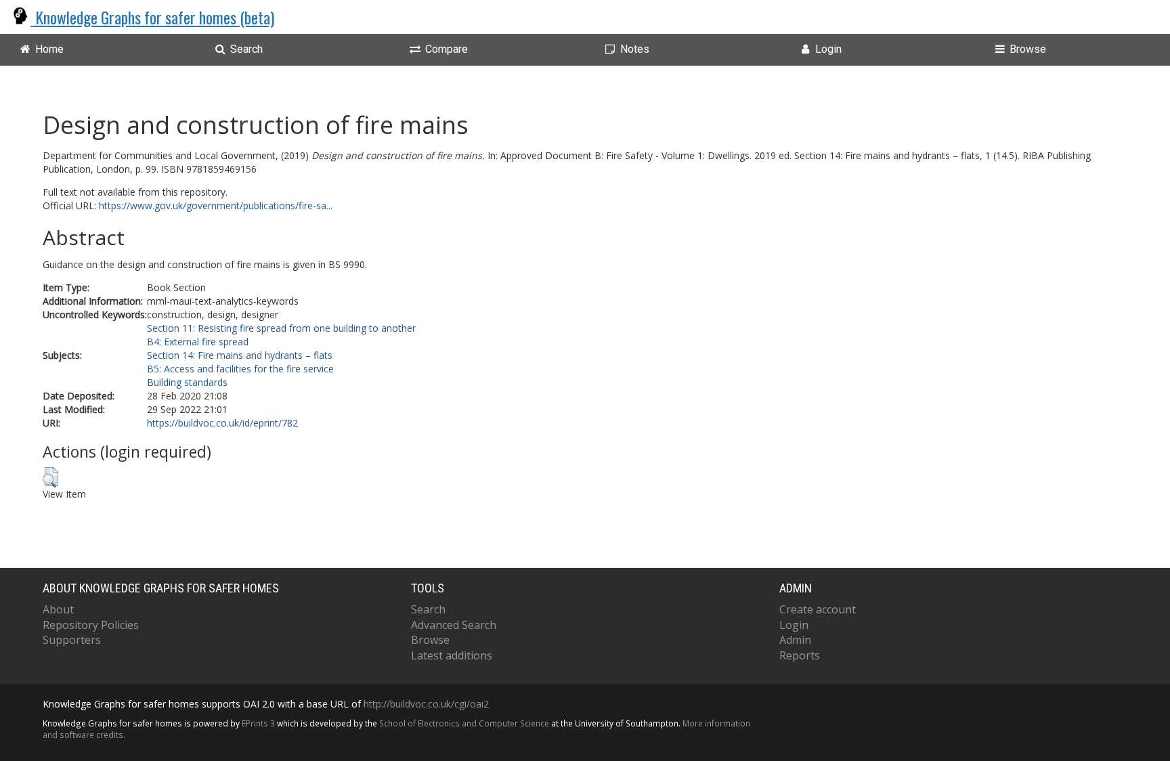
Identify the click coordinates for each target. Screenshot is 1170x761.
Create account (817, 609)
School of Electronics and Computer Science (464, 723)
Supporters (72, 639)
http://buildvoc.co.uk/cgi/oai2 (426, 703)
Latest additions (451, 655)
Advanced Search (453, 624)
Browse (430, 639)
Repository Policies (91, 624)
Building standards (187, 382)
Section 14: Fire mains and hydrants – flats (239, 355)
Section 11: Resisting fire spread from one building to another (281, 328)
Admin (795, 639)
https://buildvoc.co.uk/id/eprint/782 (222, 422)
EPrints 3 (258, 723)
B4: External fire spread (197, 341)
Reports (799, 655)
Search (428, 609)
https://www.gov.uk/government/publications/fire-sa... (215, 205)
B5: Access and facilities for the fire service (240, 368)
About (58, 609)
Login (793, 624)
